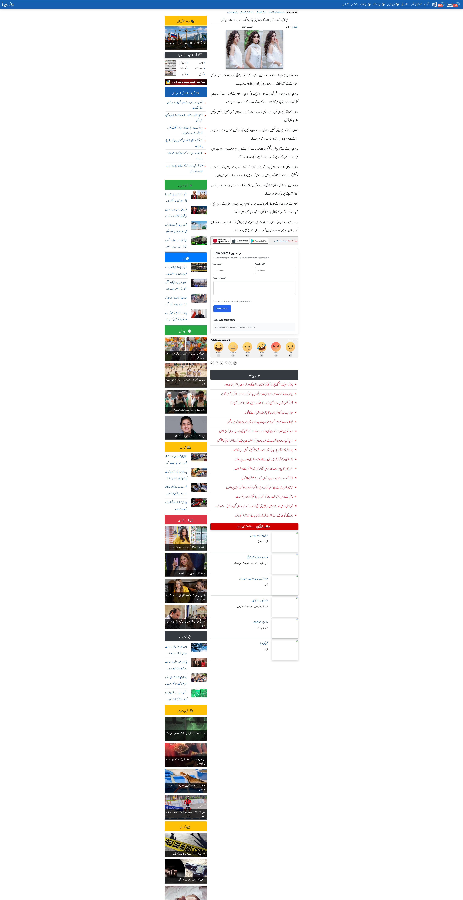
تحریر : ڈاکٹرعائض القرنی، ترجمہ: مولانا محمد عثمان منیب (252, 606)
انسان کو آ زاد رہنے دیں (259, 535)
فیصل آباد (183, 62)
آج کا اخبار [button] (363, 4)
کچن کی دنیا (264, 643)
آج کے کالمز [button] (377, 4)
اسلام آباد (199, 68)
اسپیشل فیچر (405, 4)
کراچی (201, 74)
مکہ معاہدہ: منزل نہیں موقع (257, 557)
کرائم (182, 827)
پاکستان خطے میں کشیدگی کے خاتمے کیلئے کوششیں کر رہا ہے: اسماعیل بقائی (176, 319)
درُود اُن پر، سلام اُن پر (259, 600)
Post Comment (222, 309)
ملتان (184, 74)
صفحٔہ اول (346, 4)
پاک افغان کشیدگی (247, 12)
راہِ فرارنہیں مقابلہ (260, 622)
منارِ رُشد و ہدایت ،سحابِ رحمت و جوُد (253, 578)
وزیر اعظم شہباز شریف (276, 12)
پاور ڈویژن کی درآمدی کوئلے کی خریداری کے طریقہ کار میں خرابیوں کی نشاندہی (176, 478)
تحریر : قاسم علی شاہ (262, 628)
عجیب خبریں (183, 711)
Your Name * (217, 264)
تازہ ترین (354, 4)
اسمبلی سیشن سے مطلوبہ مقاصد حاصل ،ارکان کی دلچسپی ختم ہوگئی (184, 118)
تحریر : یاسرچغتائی (263, 541)
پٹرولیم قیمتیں (232, 12)
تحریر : (266, 585)
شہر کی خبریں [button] (391, 4)
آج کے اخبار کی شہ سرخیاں (183, 93)
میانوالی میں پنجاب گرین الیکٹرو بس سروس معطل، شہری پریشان (176, 247)
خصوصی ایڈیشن (416, 4)
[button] (167, 38)
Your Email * (260, 264)
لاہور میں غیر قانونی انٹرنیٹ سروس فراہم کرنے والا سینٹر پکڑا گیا (176, 653)
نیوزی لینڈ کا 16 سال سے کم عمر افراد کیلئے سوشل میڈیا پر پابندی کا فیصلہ (176, 684)
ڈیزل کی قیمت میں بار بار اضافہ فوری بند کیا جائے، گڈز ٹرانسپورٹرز (176, 463)
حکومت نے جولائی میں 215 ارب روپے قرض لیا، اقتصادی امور (176, 493)
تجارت (183, 448)
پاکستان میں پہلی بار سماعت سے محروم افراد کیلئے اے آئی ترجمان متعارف (176, 668)
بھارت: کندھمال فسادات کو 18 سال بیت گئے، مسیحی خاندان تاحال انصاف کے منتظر (176, 304)
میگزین (427, 4)
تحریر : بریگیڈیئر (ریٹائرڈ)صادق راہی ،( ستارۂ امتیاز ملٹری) (251, 563)
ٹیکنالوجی (183, 637)
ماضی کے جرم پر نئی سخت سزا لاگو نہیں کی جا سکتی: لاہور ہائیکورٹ (176, 201)
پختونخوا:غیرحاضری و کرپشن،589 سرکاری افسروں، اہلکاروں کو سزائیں (184, 168)
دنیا (184, 258)
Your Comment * (219, 278)
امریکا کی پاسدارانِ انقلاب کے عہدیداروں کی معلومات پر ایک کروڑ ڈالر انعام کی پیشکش (176, 274)
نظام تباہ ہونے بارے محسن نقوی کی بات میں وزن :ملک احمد (185, 156)
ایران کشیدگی (261, 12)
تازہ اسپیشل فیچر (184, 21)
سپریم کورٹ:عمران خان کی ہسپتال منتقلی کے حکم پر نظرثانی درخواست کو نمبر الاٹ (185, 130)
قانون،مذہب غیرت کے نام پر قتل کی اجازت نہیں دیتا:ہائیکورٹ (185, 105)
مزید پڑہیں (252, 376)
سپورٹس (183, 331)
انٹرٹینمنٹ (182, 521)
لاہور (201, 62)
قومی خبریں (183, 186)
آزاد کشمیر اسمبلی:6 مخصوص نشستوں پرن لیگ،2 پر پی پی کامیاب (184, 143)
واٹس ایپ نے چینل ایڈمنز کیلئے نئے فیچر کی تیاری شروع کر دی (176, 699)
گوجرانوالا (183, 68)
